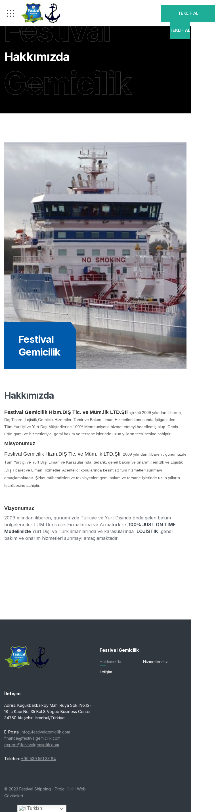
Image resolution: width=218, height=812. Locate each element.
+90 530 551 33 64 (38, 758)
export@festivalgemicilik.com (31, 744)
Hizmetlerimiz (155, 661)
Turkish (34, 808)
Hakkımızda (110, 661)
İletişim (106, 671)
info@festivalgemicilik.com (45, 731)
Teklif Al (188, 13)
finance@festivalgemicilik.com (32, 738)
